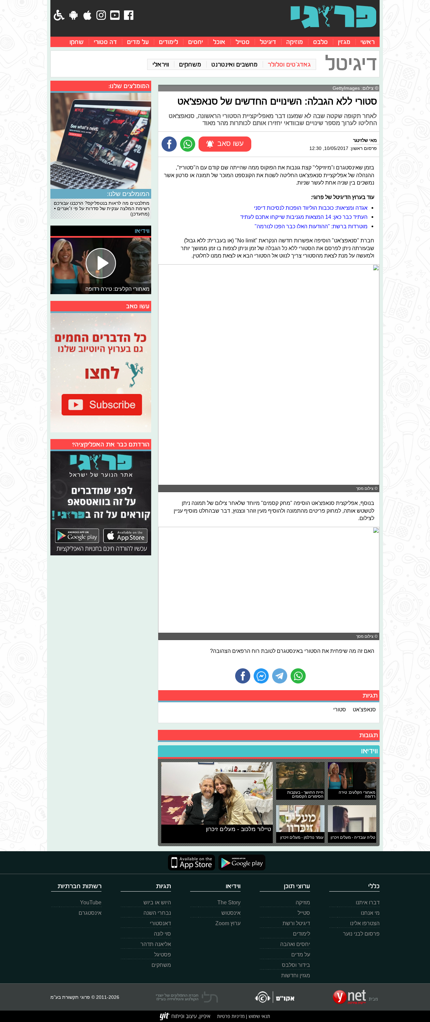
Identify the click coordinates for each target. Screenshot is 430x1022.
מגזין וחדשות (295, 975)
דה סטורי (105, 41)
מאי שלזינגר (365, 140)
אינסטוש (231, 913)
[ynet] (355, 997)
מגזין (344, 41)
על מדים (138, 41)
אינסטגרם (90, 913)
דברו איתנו (368, 902)
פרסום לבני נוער (361, 934)
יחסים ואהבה (295, 944)
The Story (229, 902)
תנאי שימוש (258, 1016)
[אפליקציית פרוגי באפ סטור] (191, 862)
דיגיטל (268, 41)
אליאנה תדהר (155, 944)
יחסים (195, 41)
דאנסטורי (160, 923)
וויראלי (161, 64)
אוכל (219, 41)
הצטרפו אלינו (365, 923)
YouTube (90, 902)
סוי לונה (162, 934)
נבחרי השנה (157, 913)
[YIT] (185, 1016)
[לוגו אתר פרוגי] (333, 16)
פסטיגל (162, 954)
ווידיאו (369, 751)
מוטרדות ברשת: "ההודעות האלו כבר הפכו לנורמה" (311, 226)
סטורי (339, 709)
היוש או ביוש (157, 902)
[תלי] (187, 997)
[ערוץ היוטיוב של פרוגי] (100, 371)
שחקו (77, 41)
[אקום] (274, 997)
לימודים (168, 41)
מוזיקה (294, 41)
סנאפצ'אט (364, 709)
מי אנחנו (370, 913)
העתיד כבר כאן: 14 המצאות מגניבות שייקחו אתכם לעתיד (304, 217)
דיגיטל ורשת (296, 923)
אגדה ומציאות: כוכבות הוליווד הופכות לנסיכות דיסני (311, 208)
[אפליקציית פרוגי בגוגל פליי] (240, 862)
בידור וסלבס (296, 965)
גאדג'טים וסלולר (289, 64)
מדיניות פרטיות (231, 1016)
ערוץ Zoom (228, 923)
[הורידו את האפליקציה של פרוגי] (100, 502)
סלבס (320, 41)
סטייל (242, 41)
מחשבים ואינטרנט (234, 64)
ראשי (367, 41)
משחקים (190, 64)
